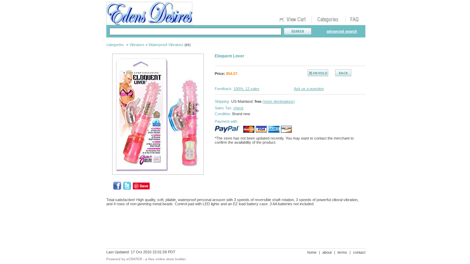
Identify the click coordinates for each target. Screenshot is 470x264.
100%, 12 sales (246, 89)
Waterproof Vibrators (166, 45)
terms (342, 252)
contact (359, 252)
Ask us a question (309, 89)
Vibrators (137, 45)
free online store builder (167, 259)
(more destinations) (279, 101)
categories (115, 45)
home (312, 252)
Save (144, 185)
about (327, 252)
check (238, 108)
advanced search (342, 31)
